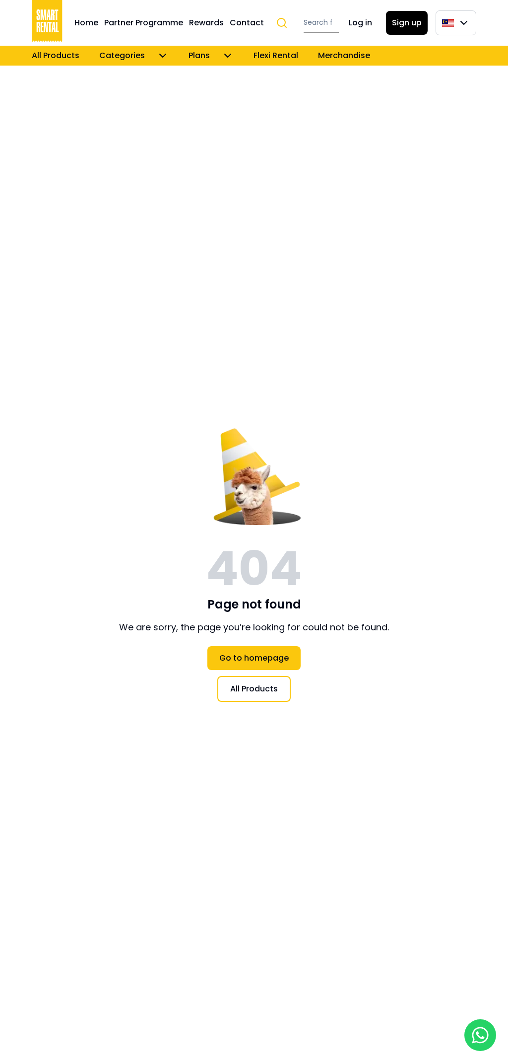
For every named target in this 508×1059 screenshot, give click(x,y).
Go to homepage (254, 658)
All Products (55, 55)
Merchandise (344, 55)
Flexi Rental (276, 55)
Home (86, 22)
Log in (360, 22)
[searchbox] (321, 23)
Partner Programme (143, 22)
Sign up (407, 22)
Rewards (206, 22)
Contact (247, 22)
